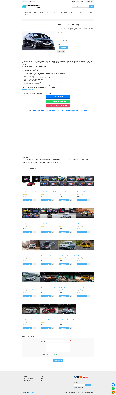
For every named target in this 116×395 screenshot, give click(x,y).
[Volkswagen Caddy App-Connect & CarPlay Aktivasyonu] (67, 181)
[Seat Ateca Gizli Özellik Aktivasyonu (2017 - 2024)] (49, 277)
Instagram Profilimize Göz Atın (59, 105)
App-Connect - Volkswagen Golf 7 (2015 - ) (30, 224)
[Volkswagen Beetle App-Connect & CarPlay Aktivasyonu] (49, 181)
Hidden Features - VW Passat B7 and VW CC (48, 256)
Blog (91, 12)
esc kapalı (81, 160)
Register (73, 1)
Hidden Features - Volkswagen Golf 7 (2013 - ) (85, 256)
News (41, 378)
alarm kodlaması (38, 160)
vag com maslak (26, 159)
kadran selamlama (54, 160)
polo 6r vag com (46, 162)
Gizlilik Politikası (27, 380)
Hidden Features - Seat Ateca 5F (48, 287)
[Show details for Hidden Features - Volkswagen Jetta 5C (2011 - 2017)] (31, 277)
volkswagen (34, 159)
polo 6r (87, 160)
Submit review (58, 360)
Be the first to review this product (63, 33)
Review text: (43, 347)
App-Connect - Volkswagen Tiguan (66, 223)
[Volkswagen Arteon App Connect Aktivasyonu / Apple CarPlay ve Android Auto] (31, 181)
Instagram (87, 377)
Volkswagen (28, 12)
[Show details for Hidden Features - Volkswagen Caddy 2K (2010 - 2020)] (31, 245)
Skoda (41, 12)
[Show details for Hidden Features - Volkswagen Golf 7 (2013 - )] (85, 245)
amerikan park (88, 159)
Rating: (44, 354)
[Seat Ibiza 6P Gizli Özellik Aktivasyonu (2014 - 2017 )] (31, 309)
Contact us (27, 14)
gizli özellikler (74, 159)
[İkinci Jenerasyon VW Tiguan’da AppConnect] (67, 213)
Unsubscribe (82, 387)
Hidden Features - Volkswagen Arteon (84, 224)
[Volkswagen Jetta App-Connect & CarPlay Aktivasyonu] (85, 181)
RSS (81, 377)
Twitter (78, 377)
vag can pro (67, 159)
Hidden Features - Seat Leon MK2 (66, 319)
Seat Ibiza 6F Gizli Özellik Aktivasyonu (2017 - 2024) (65, 288)
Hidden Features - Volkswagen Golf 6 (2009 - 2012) (67, 256)
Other (72, 12)
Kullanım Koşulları (27, 382)
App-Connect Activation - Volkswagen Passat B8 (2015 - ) (48, 224)
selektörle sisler (63, 160)
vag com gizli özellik (54, 159)
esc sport (75, 160)
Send (88, 385)
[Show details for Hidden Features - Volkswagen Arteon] (85, 213)
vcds (61, 159)
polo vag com (53, 162)
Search (91, 6)
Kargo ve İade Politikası (28, 378)
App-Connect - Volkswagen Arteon (30, 191)
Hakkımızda (26, 383)
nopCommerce (31, 392)
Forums (41, 382)
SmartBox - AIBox (82, 12)
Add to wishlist (61, 51)
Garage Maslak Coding (65, 41)
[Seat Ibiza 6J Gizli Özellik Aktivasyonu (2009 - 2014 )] (85, 277)
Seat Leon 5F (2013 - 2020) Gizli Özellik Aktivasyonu (48, 320)
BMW (54, 12)
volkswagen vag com (37, 162)
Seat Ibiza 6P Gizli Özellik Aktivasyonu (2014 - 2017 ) (29, 320)
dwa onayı (46, 160)
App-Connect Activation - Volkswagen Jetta (82, 192)
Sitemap (25, 376)
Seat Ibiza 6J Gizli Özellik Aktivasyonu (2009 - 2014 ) (83, 288)
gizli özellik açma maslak (43, 159)
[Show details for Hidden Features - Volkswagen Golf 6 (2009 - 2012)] (67, 245)
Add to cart (64, 47)
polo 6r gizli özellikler (27, 162)
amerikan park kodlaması (28, 160)
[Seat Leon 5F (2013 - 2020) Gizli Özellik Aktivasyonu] (49, 309)
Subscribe (77, 387)
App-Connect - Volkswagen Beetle (48, 191)
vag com (81, 159)
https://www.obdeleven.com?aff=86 (30, 89)
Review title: (43, 341)
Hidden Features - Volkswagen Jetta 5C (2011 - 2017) (29, 288)
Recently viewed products (45, 383)
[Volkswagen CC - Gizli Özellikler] (49, 245)
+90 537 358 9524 (58, 96)
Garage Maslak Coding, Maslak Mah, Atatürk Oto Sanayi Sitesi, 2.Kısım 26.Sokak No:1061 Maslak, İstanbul (60, 110)
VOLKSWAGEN (66, 38)
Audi (48, 12)
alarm (70, 160)
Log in (78, 1)
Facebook (75, 377)
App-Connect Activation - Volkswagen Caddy (64, 192)
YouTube (84, 377)
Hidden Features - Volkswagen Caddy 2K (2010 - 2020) (29, 256)
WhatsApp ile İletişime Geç (59, 101)
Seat (35, 12)
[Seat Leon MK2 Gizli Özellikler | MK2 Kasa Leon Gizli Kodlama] (67, 309)
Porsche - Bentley (63, 12)
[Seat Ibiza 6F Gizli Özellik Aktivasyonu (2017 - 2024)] (67, 277)
